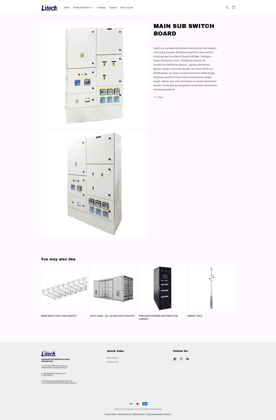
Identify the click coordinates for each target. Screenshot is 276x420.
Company (101, 7)
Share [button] (160, 97)
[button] (227, 7)
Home (67, 7)
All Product (112, 358)
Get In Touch (126, 7)
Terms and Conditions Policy (158, 414)
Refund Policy (139, 414)
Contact (113, 7)
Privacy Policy (111, 414)
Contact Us (112, 362)
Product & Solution (82, 7)
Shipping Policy (125, 414)
